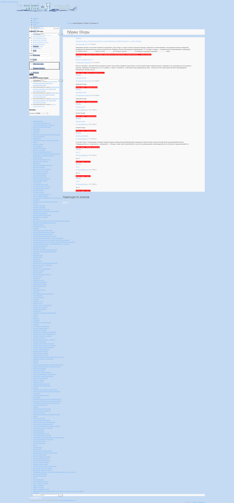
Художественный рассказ (41, 460)
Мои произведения (39, 36)
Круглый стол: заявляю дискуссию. (44, 223)
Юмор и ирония (38, 485)
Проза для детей (38, 370)
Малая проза (37, 257)
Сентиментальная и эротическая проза (46, 403)
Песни (35, 315)
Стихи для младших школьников (43, 422)
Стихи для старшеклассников (42, 424)
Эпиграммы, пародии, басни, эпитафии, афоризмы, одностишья (54, 472)
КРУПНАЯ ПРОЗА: (39, 226)
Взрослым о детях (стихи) (41, 169)
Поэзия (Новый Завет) (40, 328)
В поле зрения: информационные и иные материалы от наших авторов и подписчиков (46, 155)
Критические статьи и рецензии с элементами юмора (51, 221)
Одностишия (37, 296)
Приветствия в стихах (40, 353)
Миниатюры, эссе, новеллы (42, 265)
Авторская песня (38, 136)
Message (32, 59)
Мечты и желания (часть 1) (84, 59)
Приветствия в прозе (40, 351)
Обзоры (78, 38)
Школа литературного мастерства (44, 466)
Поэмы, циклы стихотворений (43, 347)
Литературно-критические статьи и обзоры (47, 238)
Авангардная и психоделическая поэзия (46, 134)
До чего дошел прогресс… (41, 194)
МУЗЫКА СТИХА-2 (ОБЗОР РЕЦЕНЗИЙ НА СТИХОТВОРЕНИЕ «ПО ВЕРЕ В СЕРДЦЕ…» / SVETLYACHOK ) (109, 41)
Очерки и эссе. (38, 301)
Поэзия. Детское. (38, 338)
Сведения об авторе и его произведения (46, 401)
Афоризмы (36, 138)
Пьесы (35, 388)
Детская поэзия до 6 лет (41, 186)
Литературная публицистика (42, 234)
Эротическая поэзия (39, 474)
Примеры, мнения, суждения (42, 359)
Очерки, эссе (37, 303)
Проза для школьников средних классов (46, 366)
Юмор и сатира (38, 487)
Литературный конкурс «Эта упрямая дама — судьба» (51, 244)
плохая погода (80, 107)
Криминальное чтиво (40, 217)
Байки (35, 142)
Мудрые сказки (38, 271)
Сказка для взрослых (40, 405)
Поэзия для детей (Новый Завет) (44, 334)
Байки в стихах (38, 144)
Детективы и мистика (40, 184)
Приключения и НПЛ (40, 355)
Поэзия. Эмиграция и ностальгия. (44, 345)
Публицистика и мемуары (41, 386)
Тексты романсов (38, 443)
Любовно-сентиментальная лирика (44, 249)
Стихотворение (38, 430)
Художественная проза (40, 458)
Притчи (35, 361)
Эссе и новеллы (38, 480)
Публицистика (37, 382)
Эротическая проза (39, 476)
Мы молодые (37, 273)
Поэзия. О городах (39, 342)
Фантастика (37, 449)
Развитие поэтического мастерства (44, 389)
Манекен (36, 259)
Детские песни (38, 190)
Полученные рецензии (40, 38)
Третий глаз (37, 447)
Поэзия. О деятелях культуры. (43, 343)
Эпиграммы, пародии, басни (42, 470)
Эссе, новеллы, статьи (40, 483)
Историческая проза (39, 213)
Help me (35, 133)
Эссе (34, 478)
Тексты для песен (39, 441)
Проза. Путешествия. (40, 378)
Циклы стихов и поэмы (40, 462)
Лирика (35, 228)
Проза (35, 363)
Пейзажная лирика (39, 309)
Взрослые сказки (38, 167)
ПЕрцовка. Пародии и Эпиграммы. (44, 313)
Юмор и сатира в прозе (40, 489)
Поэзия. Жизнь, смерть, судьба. (43, 340)
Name (31, 53)
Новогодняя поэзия (39, 284)
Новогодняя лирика (39, 282)
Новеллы (36, 278)
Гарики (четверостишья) (41, 179)
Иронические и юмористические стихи (45, 211)
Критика (35, 219)
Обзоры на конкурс (82, 136)
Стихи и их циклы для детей (42, 428)
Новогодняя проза (39, 286)
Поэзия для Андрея (39, 330)
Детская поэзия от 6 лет (41, 188)
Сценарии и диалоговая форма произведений (48, 437)
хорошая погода (81, 78)
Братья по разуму (39, 150)
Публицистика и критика (41, 384)
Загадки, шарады (38, 205)
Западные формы (38, 207)
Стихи (35, 416)
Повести (36, 319)
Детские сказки (38, 192)
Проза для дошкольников (41, 372)
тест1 (35, 445)
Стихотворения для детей (41, 435)
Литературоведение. (40, 246)
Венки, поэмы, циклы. (40, 161)
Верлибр (36, 163)
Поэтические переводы (41, 349)
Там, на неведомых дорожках (43, 439)
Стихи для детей (38, 418)
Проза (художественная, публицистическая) (47, 365)
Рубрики (35, 493)
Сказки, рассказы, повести (41, 411)
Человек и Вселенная (40, 464)
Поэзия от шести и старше (42, 336)
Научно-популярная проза (41, 274)
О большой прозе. (39, 290)
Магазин (35, 253)
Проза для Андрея (39, 368)
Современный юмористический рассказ (46, 414)
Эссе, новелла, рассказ (40, 481)
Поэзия (35, 324)
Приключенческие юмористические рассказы (48, 357)
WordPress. (201, 502)
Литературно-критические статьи (44, 236)
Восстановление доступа (41, 42)
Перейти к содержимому (9, 2)
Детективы (36, 182)
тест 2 (78, 167)
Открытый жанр (38, 297)
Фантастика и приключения (42, 451)
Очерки (35, 299)
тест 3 (78, 152)
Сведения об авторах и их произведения (46, 399)
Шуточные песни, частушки (42, 468)
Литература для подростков (42, 230)
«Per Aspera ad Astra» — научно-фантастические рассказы (44, 126)
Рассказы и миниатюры (40, 395)
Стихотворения (38, 432)
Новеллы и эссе (38, 280)
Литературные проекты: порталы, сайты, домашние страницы (53, 242)
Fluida (195, 502)
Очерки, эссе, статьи (40, 307)
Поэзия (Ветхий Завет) (40, 326)
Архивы (31, 113)
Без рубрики (37, 146)
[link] (35, 32)
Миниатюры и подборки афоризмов (45, 263)
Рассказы (36, 393)
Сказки (35, 407)
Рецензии (36, 397)
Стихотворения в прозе (41, 434)
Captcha (32, 61)
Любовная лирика (39, 248)
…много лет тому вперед (41, 123)
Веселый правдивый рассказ (42, 165)
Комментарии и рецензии (41, 215)
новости (35, 288)
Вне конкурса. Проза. (40, 173)
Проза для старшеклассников (42, 376)
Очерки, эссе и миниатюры (42, 305)
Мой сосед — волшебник (41, 269)
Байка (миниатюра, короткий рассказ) (45, 140)
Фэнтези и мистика (39, 455)
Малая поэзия (37, 255)
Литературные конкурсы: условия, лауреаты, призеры (51, 240)
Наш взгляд (37, 276)
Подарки (36, 320)
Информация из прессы (40, 209)
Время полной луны (39, 177)
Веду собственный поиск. (41, 159)
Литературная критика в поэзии (43, 232)
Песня (35, 317)
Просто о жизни (38, 380)
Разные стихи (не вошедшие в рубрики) (46, 391)
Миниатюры (37, 261)
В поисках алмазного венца (42, 152)
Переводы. (36, 311)
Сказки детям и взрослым (41, 409)
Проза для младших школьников (44, 374)
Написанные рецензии (40, 40)
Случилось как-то (38, 412)
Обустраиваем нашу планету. (42, 294)
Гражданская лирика (39, 180)
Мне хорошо (37, 267)
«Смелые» (36, 131)
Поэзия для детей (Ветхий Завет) (44, 332)
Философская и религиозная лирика (45, 453)
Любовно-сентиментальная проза (44, 251)
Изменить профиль (39, 44)
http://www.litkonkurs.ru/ (68, 500)
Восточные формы (39, 175)
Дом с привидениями (40, 196)
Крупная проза (38, 225)
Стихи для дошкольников (41, 420)
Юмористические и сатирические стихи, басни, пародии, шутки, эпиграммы (58, 491)
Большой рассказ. (39, 148)
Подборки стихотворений (41, 322)
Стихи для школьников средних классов (46, 426)
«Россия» (36, 129)
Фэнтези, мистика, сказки (41, 457)
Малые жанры (37, 121)
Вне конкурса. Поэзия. (40, 171)
